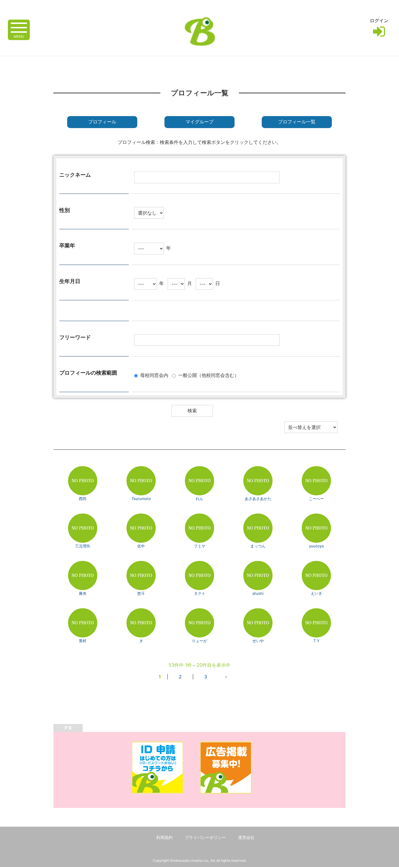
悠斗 (141, 593)
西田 (82, 498)
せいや (258, 640)
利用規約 (164, 837)
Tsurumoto (141, 498)
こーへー (316, 498)
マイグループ (199, 121)
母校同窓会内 (154, 375)
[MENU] (19, 27)
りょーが (199, 640)
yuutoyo (316, 546)
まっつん (258, 546)
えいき (316, 593)
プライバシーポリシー (205, 837)
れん (199, 498)
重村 (82, 640)
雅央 (82, 593)
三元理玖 (82, 546)
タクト (199, 593)
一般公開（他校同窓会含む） (208, 375)
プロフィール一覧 (296, 121)
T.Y (316, 640)
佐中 (141, 546)
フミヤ (199, 546)
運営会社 (246, 837)
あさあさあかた (258, 498)
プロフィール (102, 121)
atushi (257, 593)
